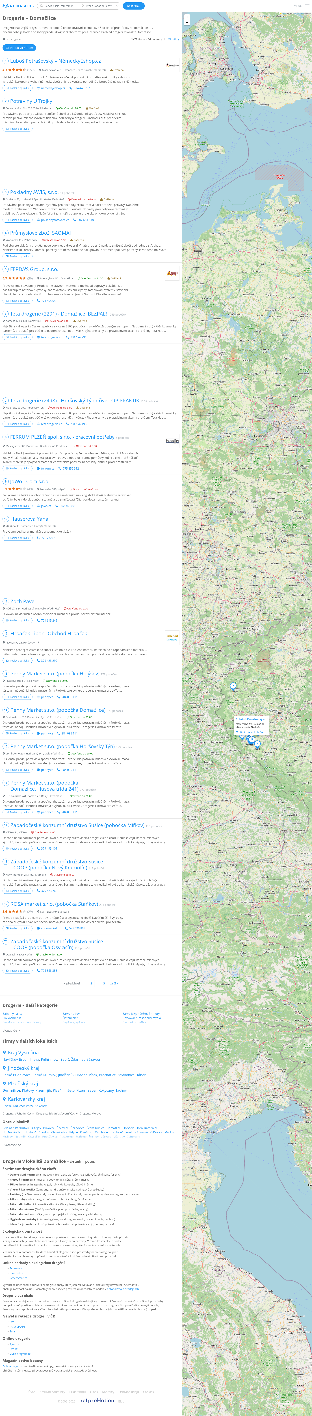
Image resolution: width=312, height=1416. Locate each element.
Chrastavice (59, 1132)
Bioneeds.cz (17, 1273)
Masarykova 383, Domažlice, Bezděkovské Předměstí (37, 446)
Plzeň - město (64, 1090)
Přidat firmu (77, 1392)
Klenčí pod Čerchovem (95, 1132)
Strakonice (126, 1075)
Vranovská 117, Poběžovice (22, 240)
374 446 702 (82, 88)
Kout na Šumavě (136, 1132)
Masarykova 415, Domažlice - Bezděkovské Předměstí (74, 70)
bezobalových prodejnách (123, 1289)
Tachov (121, 1090)
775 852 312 (71, 468)
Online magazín (12, 1366)
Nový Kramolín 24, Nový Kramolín (26, 874)
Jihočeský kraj (23, 1068)
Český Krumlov (44, 1075)
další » (113, 983)
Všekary (106, 1137)
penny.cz (47, 697)
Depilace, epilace (73, 1022)
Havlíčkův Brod (15, 1059)
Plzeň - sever (86, 1090)
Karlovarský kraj (26, 1099)
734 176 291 (78, 337)
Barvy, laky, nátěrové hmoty (141, 1014)
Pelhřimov (49, 1059)
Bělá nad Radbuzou (16, 1128)
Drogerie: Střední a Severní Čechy (57, 1113)
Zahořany (133, 1137)
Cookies (148, 1392)
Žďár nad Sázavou (85, 1059)
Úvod (32, 1392)
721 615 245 (49, 620)
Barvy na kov (71, 1014)
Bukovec (49, 1128)
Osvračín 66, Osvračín (19, 954)
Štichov (94, 1137)
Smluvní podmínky (52, 1392)
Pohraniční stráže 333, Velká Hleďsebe (29, 108)
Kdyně (73, 1132)
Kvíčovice (156, 1132)
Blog (121, 1401)
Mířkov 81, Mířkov (16, 832)
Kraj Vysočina (23, 1052)
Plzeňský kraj (23, 1083)
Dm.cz (14, 1349)
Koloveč (118, 1132)
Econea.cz (16, 1268)
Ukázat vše (10, 1031)
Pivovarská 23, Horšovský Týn (23, 642)
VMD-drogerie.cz (20, 1353)
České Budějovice (17, 1075)
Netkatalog (22, 6)
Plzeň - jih (43, 1090)
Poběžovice (50, 1137)
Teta (12, 1331)
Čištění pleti (70, 1018)
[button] (233, 686)
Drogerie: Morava (90, 1113)
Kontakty (108, 1392)
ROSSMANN (17, 1326)
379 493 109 (49, 848)
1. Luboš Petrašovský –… (251, 719)
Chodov (44, 1132)
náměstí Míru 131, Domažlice (23, 321)
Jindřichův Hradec (72, 1075)
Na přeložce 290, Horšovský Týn (25, 407)
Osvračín (34, 1137)
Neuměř (20, 1137)
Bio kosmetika (12, 1018)
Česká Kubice (95, 1128)
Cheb (7, 1106)
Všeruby (119, 1137)
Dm (12, 1322)
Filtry (176, 39)
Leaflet (283, 13)
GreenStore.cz (18, 1278)
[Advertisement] (91, 160)
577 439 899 (77, 928)
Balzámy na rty (12, 1014)
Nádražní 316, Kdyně (52, 489)
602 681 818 (86, 220)
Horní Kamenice (147, 1128)
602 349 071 (68, 506)
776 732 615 (49, 538)
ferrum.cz (47, 468)
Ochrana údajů (129, 1392)
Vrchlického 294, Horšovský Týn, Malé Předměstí (34, 753)
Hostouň (30, 1132)
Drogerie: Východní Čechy (18, 1113)
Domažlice (11, 1090)
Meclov (169, 1132)
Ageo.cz (14, 1344)
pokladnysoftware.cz (55, 220)
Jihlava (34, 1059)
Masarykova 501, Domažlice (56, 278)
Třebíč (64, 1059)
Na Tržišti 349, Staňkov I (54, 911)
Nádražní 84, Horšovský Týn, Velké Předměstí (33, 608)
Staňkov (81, 1137)
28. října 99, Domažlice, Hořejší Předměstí (31, 526)
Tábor (141, 1075)
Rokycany (106, 1090)
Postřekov (66, 1137)
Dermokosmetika (134, 1022)
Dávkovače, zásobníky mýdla (141, 1018)
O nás (94, 1392)
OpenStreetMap (299, 13)
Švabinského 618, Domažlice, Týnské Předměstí (34, 717)
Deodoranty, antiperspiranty (22, 1022)
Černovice (77, 1128)
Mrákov (8, 1137)
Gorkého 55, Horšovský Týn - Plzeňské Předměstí (35, 199)
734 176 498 (78, 424)
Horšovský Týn (12, 1132)
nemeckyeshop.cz (53, 88)
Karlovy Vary (23, 1106)
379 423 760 (49, 891)
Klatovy (28, 1090)
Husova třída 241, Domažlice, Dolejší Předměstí (34, 796)
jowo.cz (46, 506)
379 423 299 (49, 661)
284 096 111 (70, 697)
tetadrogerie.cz (51, 337)
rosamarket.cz (50, 928)
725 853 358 (49, 971)
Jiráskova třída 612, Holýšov (22, 680)
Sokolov (41, 1106)
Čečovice (63, 1128)
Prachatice (107, 1075)
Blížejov (36, 1128)
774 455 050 (49, 301)
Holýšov (128, 1128)
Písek (93, 1075)
